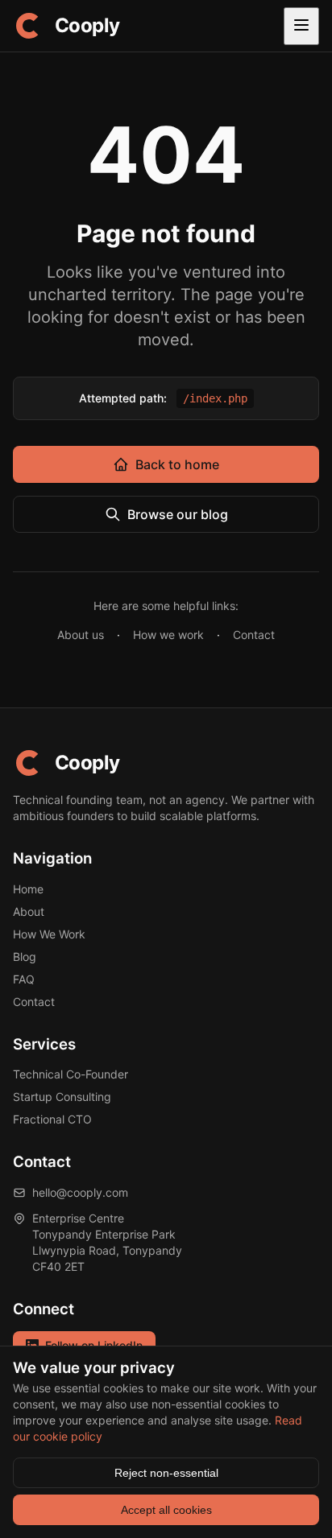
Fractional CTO (52, 1119)
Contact (254, 634)
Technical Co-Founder (70, 1074)
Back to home (177, 464)
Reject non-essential (166, 1472)
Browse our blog (177, 514)
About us (80, 634)
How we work (168, 634)
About (28, 911)
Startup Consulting (62, 1096)
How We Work (49, 934)
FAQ (24, 979)
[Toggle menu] (301, 26)
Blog (24, 956)
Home (28, 889)
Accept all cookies (166, 1509)
